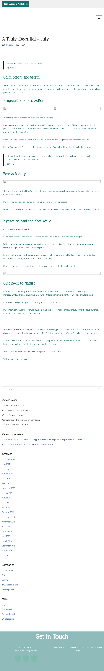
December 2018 (8, 517)
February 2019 (8, 512)
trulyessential (8, 45)
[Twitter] (34, 658)
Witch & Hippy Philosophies (13, 405)
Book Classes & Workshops (16, 4)
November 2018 (8, 521)
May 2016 (6, 536)
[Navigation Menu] (99, 18)
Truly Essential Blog (10, 584)
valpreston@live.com (28, 650)
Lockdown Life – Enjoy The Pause (15, 424)
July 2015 (5, 555)
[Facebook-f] (18, 658)
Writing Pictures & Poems (12, 415)
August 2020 (7, 473)
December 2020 (8, 469)
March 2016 (7, 541)
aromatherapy (8, 570)
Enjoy (4, 575)
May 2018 (6, 526)
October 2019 (7, 493)
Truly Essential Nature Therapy (15, 410)
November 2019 (8, 488)
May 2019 (6, 507)
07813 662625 (27, 647)
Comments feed (8, 614)
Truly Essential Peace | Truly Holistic (17, 444)
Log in (4, 604)
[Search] (99, 389)
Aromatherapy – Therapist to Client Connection (21, 420)
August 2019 (7, 497)
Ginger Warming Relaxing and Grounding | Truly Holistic (25, 439)
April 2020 (6, 483)
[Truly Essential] (11, 18)
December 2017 (8, 531)
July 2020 (6, 478)
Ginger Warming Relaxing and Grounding (68, 439)
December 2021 (8, 459)
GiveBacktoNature (36, 291)
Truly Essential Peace (44, 444)
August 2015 (7, 550)
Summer (5, 580)
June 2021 (6, 464)
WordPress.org (8, 619)
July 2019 (5, 502)
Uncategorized (8, 589)
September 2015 (8, 545)
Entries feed (7, 609)
